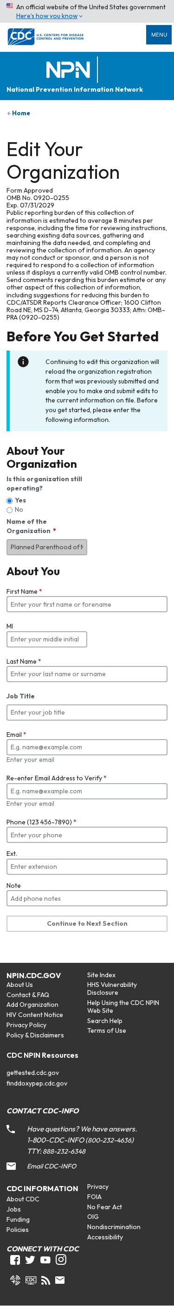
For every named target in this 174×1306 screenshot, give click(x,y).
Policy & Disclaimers (35, 1035)
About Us (19, 984)
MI (9, 626)
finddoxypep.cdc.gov (36, 1083)
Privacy (98, 1186)
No (19, 509)
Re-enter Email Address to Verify (56, 778)
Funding (18, 1219)
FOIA (94, 1197)
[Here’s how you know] (87, 11)
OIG (93, 1216)
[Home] (70, 70)
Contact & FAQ (27, 995)
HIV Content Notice (34, 1015)
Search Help (104, 1021)
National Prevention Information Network (74, 90)
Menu (159, 34)
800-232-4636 (109, 1140)
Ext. (11, 853)
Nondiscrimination (114, 1227)
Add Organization (32, 1004)
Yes (20, 500)
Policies (17, 1229)
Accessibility (105, 1237)
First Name (24, 591)
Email (16, 734)
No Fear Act (104, 1207)
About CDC (22, 1199)
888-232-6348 (64, 1151)
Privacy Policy (26, 1025)
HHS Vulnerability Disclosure (112, 988)
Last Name (23, 661)
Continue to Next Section (87, 923)
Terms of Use (106, 1030)
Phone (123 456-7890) (41, 822)
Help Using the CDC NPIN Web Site (123, 1006)
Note (13, 885)
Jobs (13, 1209)
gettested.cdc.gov (32, 1072)
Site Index (101, 975)
